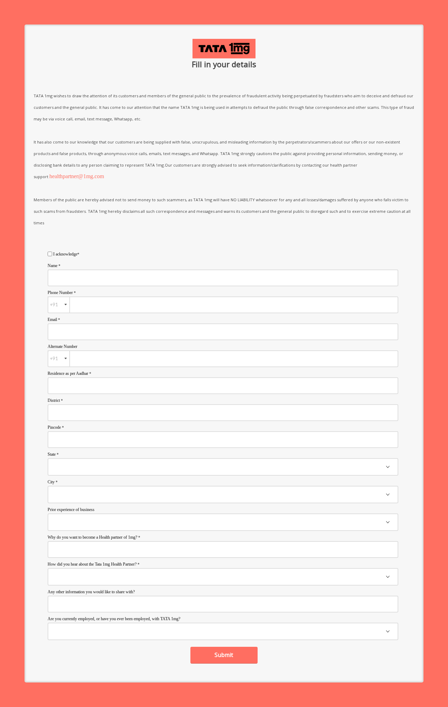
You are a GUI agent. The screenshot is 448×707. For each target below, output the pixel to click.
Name (54, 265)
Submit (224, 655)
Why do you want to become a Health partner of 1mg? (94, 537)
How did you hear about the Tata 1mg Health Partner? (94, 564)
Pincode (56, 427)
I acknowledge (66, 254)
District (55, 400)
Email (54, 319)
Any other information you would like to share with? (91, 591)
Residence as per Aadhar (69, 373)
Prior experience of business (71, 509)
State (53, 454)
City (53, 481)
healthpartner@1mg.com (76, 176)
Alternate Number (62, 346)
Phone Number (62, 292)
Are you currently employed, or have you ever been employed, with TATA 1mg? (114, 618)
